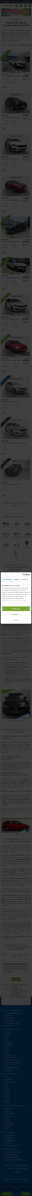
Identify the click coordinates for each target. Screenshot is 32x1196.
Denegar (16, 620)
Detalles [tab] (16, 579)
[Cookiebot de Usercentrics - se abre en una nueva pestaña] (23, 575)
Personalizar (15, 614)
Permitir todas (16, 608)
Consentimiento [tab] (7, 579)
